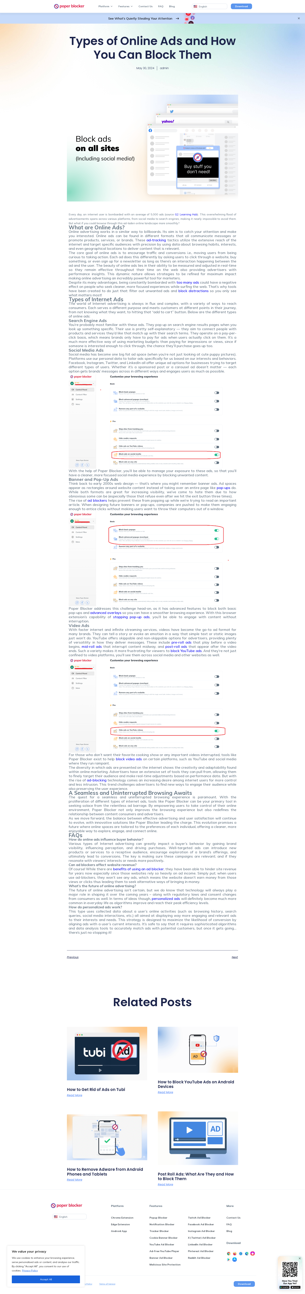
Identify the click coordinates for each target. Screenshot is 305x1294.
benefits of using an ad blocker (138, 869)
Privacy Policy (30, 1270)
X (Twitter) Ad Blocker (202, 1237)
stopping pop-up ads (131, 617)
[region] (46, 1266)
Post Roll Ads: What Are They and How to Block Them (196, 1176)
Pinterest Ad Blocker (201, 1251)
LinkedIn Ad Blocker (200, 1244)
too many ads (188, 282)
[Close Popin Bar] (299, 1258)
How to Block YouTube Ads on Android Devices (196, 1084)
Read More (74, 1095)
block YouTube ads (186, 650)
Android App (119, 1231)
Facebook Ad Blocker (201, 1224)
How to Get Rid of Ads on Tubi (96, 1089)
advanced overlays (105, 612)
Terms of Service (107, 1284)
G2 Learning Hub (186, 214)
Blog (172, 6)
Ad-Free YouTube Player (164, 1251)
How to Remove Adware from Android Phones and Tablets (105, 1172)
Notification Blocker (161, 1224)
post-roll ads (176, 646)
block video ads (129, 759)
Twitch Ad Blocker (199, 1217)
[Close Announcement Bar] (298, 18)
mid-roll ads (92, 646)
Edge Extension (120, 1224)
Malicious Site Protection (165, 1264)
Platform (103, 6)
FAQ (160, 6)
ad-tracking (156, 240)
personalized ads (166, 898)
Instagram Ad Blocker (201, 1231)
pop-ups (223, 487)
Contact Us (145, 6)
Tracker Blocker (159, 1231)
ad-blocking (96, 780)
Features (123, 6)
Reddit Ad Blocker (199, 1257)
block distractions (193, 291)
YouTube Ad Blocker (161, 1244)
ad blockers (97, 500)
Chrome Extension (122, 1217)
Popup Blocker (158, 1217)
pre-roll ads (181, 642)
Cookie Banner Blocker (163, 1237)
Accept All (46, 1279)
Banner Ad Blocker (161, 1257)
